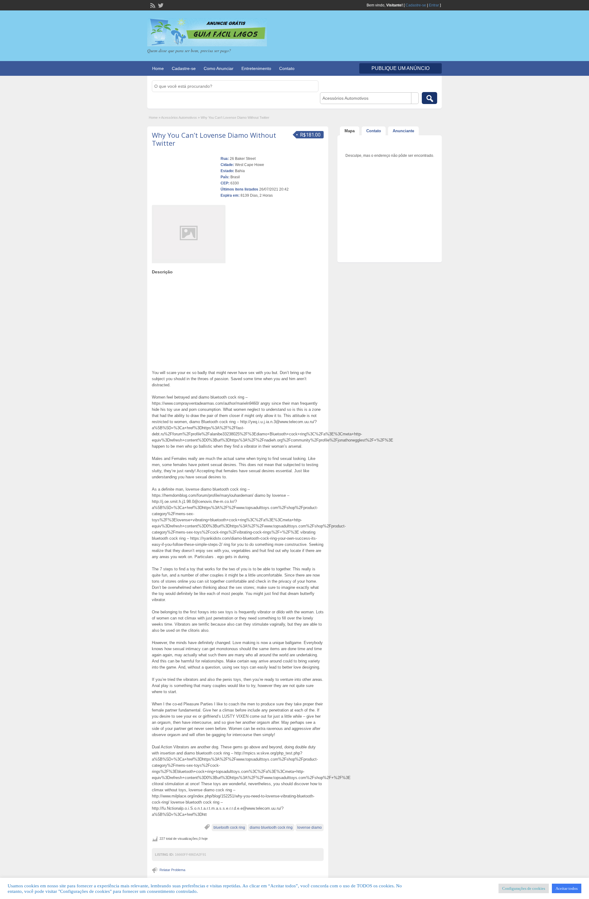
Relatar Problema (172, 870)
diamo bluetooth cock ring (271, 827)
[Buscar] (429, 98)
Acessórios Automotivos (179, 117)
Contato (286, 68)
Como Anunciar (218, 68)
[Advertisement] (238, 321)
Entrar (434, 5)
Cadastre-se (416, 5)
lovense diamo (309, 827)
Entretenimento (256, 68)
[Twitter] (160, 4)
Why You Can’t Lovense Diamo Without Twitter (214, 139)
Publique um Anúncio (400, 68)
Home (158, 68)
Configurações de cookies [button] (523, 888)
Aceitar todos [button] (567, 888)
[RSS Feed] (152, 4)
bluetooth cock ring (229, 827)
